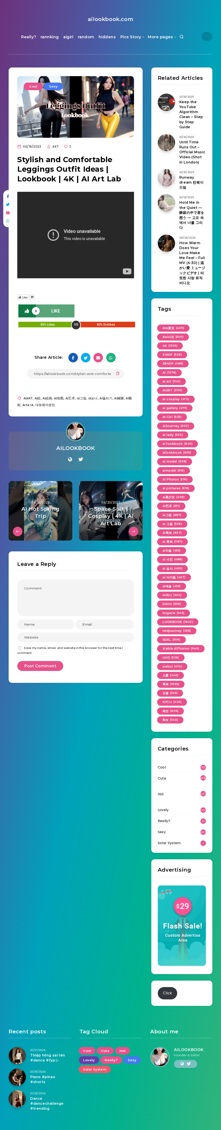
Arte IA (27, 405)
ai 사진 (173, 559)
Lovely (163, 809)
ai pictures (176, 488)
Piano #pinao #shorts (42, 1079)
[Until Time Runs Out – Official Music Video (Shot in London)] (166, 142)
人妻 (170, 675)
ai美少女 (174, 497)
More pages (160, 37)
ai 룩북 (173, 542)
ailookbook (177, 453)
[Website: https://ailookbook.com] (70, 459)
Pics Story (130, 37)
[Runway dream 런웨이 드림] (166, 177)
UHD (171, 657)
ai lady (173, 435)
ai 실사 (173, 568)
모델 (170, 693)
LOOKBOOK (178, 622)
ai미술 (172, 550)
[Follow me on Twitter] (80, 459)
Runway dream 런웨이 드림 (191, 182)
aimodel (174, 470)
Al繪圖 (119, 398)
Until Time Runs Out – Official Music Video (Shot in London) (192, 152)
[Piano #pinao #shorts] (17, 1077)
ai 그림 (172, 524)
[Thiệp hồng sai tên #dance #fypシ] (17, 1055)
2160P (172, 355)
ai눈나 (93, 398)
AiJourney (176, 426)
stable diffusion (181, 648)
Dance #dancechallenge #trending (47, 1103)
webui (172, 666)
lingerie (174, 613)
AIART (28, 398)
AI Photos (175, 479)
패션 (170, 711)
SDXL (171, 640)
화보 (170, 720)
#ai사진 (173, 337)
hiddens (107, 37)
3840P (173, 363)
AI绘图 (58, 398)
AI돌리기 (105, 398)
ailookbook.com (110, 19)
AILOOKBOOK (75, 448)
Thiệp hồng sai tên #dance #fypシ (47, 1057)
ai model (175, 461)
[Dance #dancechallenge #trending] (17, 1099)
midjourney (177, 631)
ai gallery (175, 408)
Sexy (53, 86)
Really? (28, 37)
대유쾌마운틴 (45, 405)
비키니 (172, 702)
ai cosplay (176, 399)
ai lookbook (178, 444)
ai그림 (81, 398)
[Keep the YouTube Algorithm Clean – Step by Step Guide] (166, 102)
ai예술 (172, 586)
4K (170, 346)
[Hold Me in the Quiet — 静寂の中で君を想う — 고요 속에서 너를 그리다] (166, 202)
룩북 (171, 684)
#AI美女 (173, 328)
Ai (170, 373)
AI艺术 (70, 398)
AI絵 (38, 398)
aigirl (68, 37)
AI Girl (172, 417)
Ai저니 (172, 595)
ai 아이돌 (174, 577)
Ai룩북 (172, 533)
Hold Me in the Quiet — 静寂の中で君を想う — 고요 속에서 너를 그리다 (191, 215)
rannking (50, 37)
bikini (172, 604)
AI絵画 (47, 398)
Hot (161, 794)
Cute (162, 778)
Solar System (169, 842)
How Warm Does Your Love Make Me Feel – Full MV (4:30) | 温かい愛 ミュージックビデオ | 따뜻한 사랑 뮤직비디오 (192, 263)
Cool (33, 86)
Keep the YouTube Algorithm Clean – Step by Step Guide (191, 114)
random (86, 37)
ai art (172, 381)
